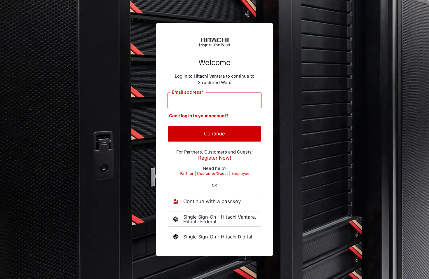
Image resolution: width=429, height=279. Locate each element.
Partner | (188, 173)
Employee (240, 173)
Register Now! (214, 158)
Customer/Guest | (214, 173)
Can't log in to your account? (199, 115)
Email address (188, 92)
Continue (214, 134)
